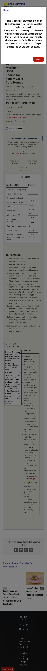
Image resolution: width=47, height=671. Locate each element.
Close (38, 59)
